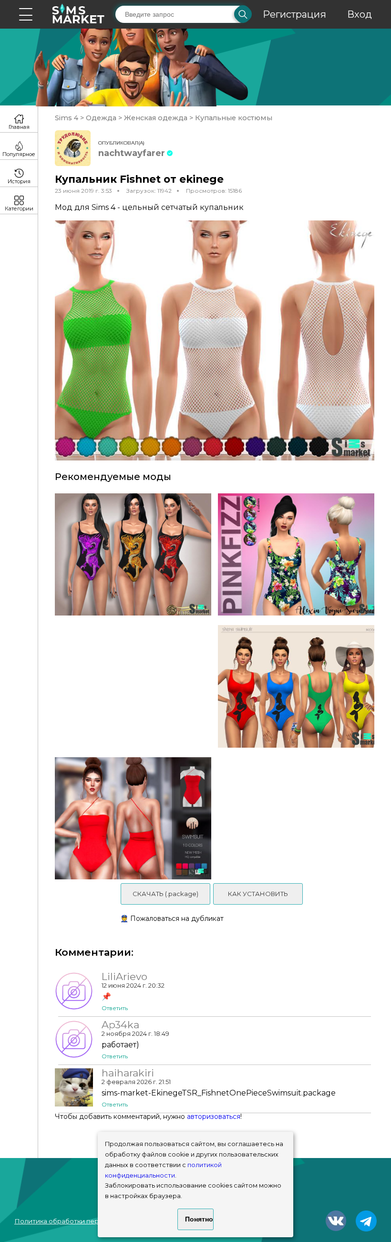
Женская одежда (155, 118)
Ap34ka (120, 1025)
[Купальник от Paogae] (299, 686)
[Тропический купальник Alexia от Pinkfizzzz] (299, 554)
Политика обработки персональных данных (86, 1221)
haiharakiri (128, 1073)
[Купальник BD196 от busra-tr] (129, 818)
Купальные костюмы (232, 118)
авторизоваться (213, 1116)
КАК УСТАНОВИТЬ (258, 894)
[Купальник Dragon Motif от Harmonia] (129, 554)
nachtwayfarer (131, 153)
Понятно (199, 1219)
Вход (359, 14)
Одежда (101, 118)
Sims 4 (67, 118)
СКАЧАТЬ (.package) (165, 894)
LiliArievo (124, 976)
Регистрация (294, 14)
